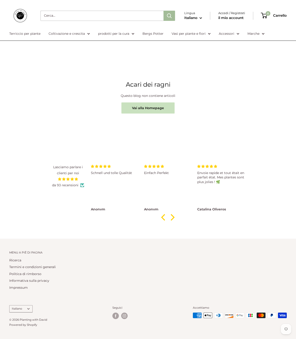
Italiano (17, 308)
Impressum (18, 287)
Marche (253, 34)
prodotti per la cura (113, 34)
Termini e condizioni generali (32, 267)
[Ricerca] (169, 16)
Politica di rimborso (25, 274)
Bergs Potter (152, 34)
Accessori (226, 34)
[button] (164, 217)
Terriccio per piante (24, 34)
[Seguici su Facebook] (115, 316)
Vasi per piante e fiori (189, 34)
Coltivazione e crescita (67, 34)
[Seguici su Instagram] (124, 316)
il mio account (231, 18)
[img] (68, 179)
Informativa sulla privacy (29, 281)
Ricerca (15, 260)
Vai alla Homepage (148, 108)
